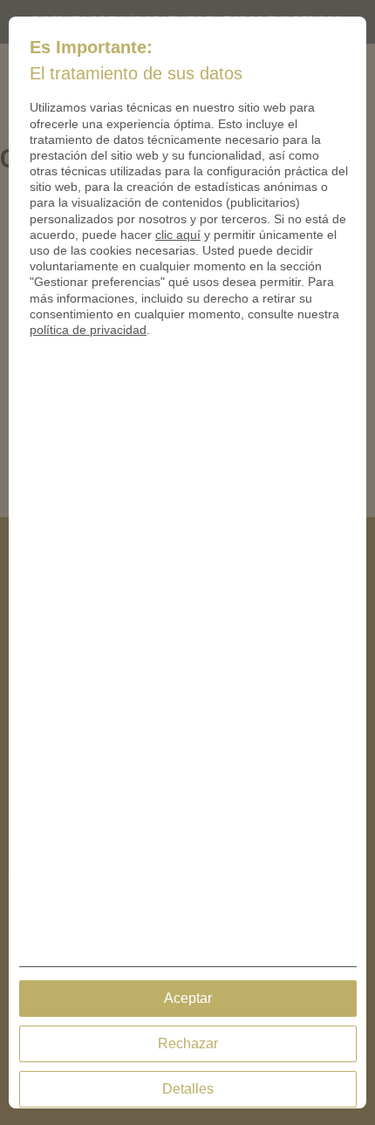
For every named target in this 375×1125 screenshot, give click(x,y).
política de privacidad (88, 330)
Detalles (188, 1088)
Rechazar (188, 1043)
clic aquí (178, 235)
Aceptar (188, 998)
